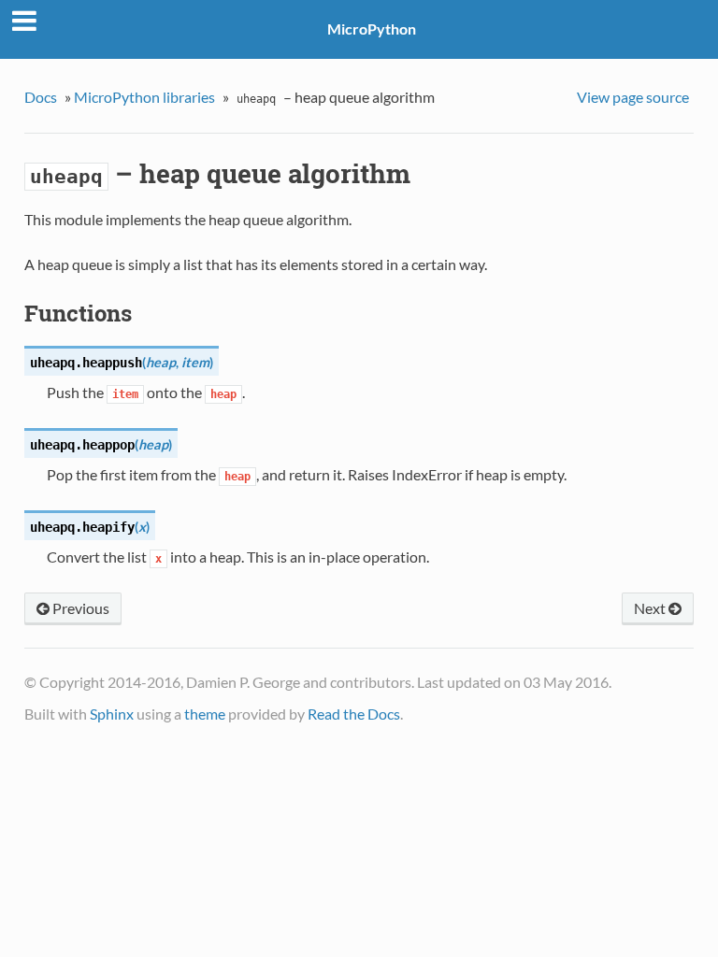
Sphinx (112, 713)
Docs (40, 97)
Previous (79, 608)
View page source (633, 97)
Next (651, 608)
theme (204, 713)
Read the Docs (354, 713)
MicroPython (371, 28)
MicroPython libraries (144, 97)
